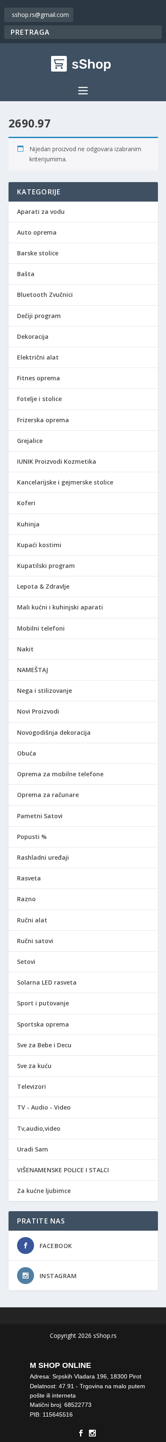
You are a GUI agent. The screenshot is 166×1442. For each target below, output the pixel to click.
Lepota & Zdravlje (43, 586)
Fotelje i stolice (39, 399)
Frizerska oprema (43, 420)
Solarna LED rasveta (47, 982)
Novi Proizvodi (38, 711)
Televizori (31, 1086)
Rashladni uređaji (43, 857)
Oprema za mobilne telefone (60, 774)
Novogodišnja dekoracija (54, 732)
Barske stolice (37, 253)
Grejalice (30, 441)
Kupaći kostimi (39, 545)
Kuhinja (28, 524)
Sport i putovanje (43, 1003)
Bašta (25, 274)
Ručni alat (32, 920)
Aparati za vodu (41, 212)
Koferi (26, 503)
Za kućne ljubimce (44, 1191)
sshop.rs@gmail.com (40, 15)
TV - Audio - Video (44, 1107)
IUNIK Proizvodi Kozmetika (56, 461)
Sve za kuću (34, 1066)
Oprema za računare (48, 795)
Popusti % (32, 837)
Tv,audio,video (38, 1128)
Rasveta (29, 878)
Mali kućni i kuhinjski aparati (60, 607)
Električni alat (38, 357)
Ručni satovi (35, 941)
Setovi (26, 962)
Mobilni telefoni (41, 628)
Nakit (25, 649)
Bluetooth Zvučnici (45, 295)
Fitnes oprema (38, 378)
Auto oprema (37, 232)
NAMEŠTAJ (32, 670)
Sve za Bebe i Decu (44, 1045)
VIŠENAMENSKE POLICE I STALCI (63, 1170)
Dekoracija (33, 336)
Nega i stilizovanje (44, 690)
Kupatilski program (46, 566)
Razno (26, 899)
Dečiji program (39, 316)
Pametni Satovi (40, 816)
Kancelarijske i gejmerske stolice (65, 482)
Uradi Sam (32, 1149)
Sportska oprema (43, 1024)
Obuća (26, 753)
